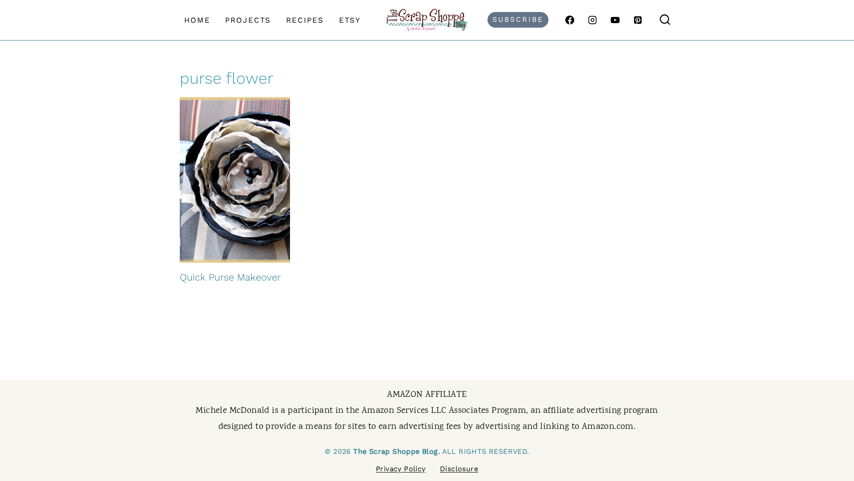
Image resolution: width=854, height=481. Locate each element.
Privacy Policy (401, 469)
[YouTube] (615, 20)
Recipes (305, 20)
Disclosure (459, 469)
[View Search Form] (665, 20)
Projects (248, 20)
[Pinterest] (638, 20)
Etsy (350, 20)
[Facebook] (570, 20)
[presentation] (235, 180)
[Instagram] (592, 20)
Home (197, 20)
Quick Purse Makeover (230, 277)
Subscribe (518, 19)
